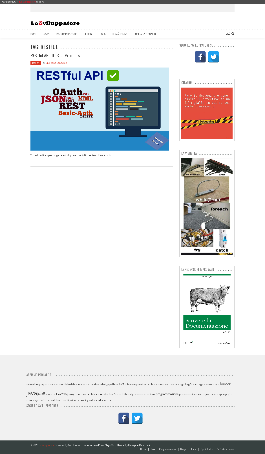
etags (181, 384)
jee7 (60, 394)
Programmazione (66, 34)
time (58, 400)
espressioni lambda (144, 384)
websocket (95, 400)
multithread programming (132, 394)
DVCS (121, 384)
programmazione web (190, 394)
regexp (206, 394)
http (217, 384)
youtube (106, 400)
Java (46, 34)
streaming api (33, 400)
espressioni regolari (167, 384)
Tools (102, 34)
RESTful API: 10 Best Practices (55, 55)
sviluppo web (48, 400)
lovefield (113, 394)
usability (66, 400)
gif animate (194, 384)
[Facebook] (200, 57)
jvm (84, 394)
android (30, 384)
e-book (129, 384)
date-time (76, 384)
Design (88, 34)
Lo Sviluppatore (27, 1)
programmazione (167, 394)
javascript (51, 394)
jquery (70, 394)
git (201, 384)
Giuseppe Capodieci (56, 62)
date (67, 384)
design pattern (109, 384)
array (37, 384)
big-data (45, 384)
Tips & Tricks (119, 34)
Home (33, 34)
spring (222, 394)
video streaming (79, 400)
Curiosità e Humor (145, 34)
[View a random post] (228, 34)
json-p (78, 394)
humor (225, 383)
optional (151, 394)
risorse (214, 394)
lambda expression (98, 394)
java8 (41, 393)
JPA (65, 394)
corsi (61, 384)
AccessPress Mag (99, 445)
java (31, 392)
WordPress (74, 445)
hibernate (209, 384)
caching (54, 384)
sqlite (229, 394)
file (186, 384)
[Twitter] (213, 57)
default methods (92, 384)
